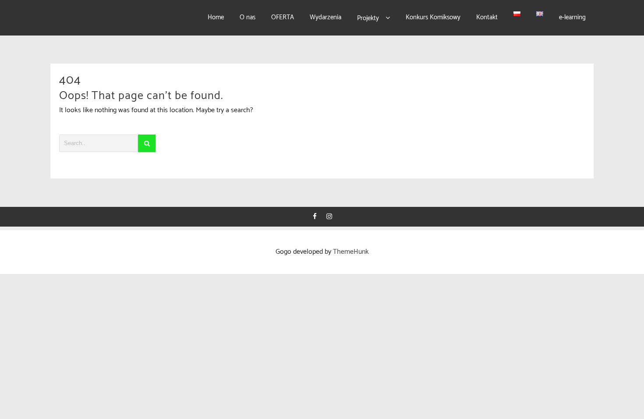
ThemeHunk (351, 252)
